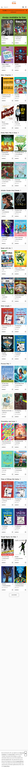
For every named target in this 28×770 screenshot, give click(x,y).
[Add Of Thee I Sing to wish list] (12, 389)
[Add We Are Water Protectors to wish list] (25, 389)
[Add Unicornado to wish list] (25, 186)
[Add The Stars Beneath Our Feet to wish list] (25, 590)
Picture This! (5, 364)
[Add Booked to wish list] (25, 563)
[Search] (2, 7)
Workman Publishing (6, 96)
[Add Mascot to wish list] (12, 128)
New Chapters (6, 75)
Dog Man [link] (4, 353)
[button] (12, 37)
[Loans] (23, 7)
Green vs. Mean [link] (18, 268)
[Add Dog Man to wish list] (12, 359)
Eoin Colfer (5, 239)
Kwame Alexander (19, 558)
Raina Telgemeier (19, 239)
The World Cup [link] (18, 37)
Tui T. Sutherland (6, 154)
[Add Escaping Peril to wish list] (12, 158)
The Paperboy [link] (18, 410)
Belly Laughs (5, 306)
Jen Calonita (18, 66)
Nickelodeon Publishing (20, 269)
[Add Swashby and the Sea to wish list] (12, 417)
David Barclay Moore (20, 585)
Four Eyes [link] (17, 94)
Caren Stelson (5, 38)
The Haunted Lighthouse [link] (20, 295)
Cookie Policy (6, 766)
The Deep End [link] (18, 325)
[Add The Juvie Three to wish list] (12, 563)
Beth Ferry (5, 412)
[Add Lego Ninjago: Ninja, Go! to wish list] (12, 274)
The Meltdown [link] (18, 526)
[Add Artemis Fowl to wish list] (12, 243)
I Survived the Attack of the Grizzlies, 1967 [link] (7, 179)
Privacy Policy (12, 754)
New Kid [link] (17, 122)
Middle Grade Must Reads (10, 190)
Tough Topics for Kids (9, 537)
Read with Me (6, 248)
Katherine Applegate (6, 585)
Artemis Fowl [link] (5, 237)
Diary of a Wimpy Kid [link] (6, 325)
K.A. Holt (4, 470)
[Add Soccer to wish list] (12, 301)
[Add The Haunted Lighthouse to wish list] (25, 301)
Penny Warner (18, 297)
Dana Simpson (18, 181)
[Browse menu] (26, 7)
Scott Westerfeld (6, 212)
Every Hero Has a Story (9, 133)
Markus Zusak (18, 212)
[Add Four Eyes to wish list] (25, 101)
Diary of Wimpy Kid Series (10, 479)
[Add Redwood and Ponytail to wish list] (12, 474)
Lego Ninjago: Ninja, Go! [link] (7, 268)
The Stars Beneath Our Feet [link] (20, 584)
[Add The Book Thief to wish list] (25, 216)
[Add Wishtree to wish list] (12, 590)
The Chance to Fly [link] (19, 441)
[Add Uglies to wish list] (12, 216)
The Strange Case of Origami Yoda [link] (20, 152)
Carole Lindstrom (19, 385)
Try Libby (5, 10)
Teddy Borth (5, 297)
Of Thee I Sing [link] (5, 383)
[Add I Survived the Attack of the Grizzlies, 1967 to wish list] (12, 186)
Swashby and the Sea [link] (6, 410)
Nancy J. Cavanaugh (6, 66)
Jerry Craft (18, 123)
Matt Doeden (18, 38)
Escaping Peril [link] (5, 152)
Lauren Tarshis (5, 181)
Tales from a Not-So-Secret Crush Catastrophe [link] (7, 441)
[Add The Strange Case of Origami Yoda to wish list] (25, 158)
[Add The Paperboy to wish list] (25, 417)
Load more (14, 595)
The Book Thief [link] (18, 210)
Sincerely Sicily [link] (18, 468)
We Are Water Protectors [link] (20, 383)
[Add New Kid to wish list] (25, 128)
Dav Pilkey (5, 354)
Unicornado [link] (17, 179)
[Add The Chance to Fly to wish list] (25, 447)
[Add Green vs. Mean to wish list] (25, 274)
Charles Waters (5, 123)
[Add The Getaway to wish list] (25, 359)
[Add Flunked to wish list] (25, 70)
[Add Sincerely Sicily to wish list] (25, 474)
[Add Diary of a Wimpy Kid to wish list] (12, 332)
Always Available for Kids (14, 17)
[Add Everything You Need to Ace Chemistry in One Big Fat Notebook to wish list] (12, 101)
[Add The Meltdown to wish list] (25, 532)
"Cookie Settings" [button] (20, 761)
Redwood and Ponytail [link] (7, 468)
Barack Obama (5, 385)
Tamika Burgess (19, 470)
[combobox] (11, 7)
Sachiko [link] (3, 37)
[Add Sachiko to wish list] (12, 43)
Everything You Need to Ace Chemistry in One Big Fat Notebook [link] (7, 94)
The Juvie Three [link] (5, 556)
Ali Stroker (18, 442)
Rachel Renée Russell (7, 442)
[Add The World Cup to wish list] (25, 43)
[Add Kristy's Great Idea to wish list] (25, 243)
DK (3, 269)
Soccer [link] (3, 295)
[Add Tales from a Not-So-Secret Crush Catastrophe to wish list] (12, 447)
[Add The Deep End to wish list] (25, 332)
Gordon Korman (6, 558)
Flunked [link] (16, 64)
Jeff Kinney (5, 327)
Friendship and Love (8, 421)
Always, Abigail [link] (5, 64)
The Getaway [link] (18, 353)
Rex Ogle (17, 96)
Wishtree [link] (4, 584)
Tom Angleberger (19, 154)
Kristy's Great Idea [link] (19, 237)
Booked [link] (16, 556)
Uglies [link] (3, 210)
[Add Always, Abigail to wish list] (12, 70)
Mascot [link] (3, 122)
